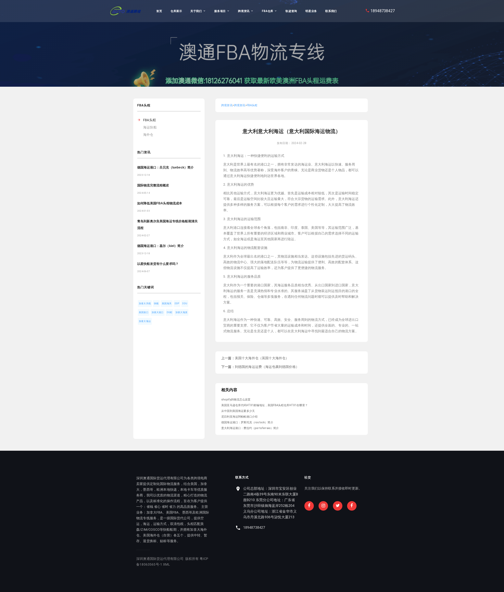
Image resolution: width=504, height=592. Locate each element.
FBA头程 (149, 120)
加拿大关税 (145, 303)
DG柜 (169, 312)
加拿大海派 (181, 312)
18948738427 (383, 10)
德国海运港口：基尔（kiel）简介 (160, 246)
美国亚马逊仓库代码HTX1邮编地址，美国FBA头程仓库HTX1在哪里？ (264, 405)
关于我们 (196, 11)
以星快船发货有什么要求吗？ (158, 263)
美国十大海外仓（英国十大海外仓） (262, 358)
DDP (177, 303)
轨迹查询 (291, 11)
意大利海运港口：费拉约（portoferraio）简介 (250, 428)
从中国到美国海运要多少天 (238, 410)
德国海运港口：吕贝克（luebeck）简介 (165, 167)
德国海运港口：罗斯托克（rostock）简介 (247, 422)
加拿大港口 (158, 312)
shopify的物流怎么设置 (235, 399)
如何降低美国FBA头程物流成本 (159, 203)
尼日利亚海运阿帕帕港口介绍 (239, 416)
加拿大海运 (145, 321)
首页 (159, 11)
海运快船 (150, 127)
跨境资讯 (244, 11)
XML (166, 564)
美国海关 (166, 303)
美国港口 (143, 312)
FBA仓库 (267, 11)
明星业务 (311, 11)
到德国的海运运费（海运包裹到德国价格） (267, 367)
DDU (184, 303)
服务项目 (220, 11)
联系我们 (331, 11)
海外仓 (148, 135)
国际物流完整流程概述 (153, 185)
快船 (156, 303)
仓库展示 (176, 11)
